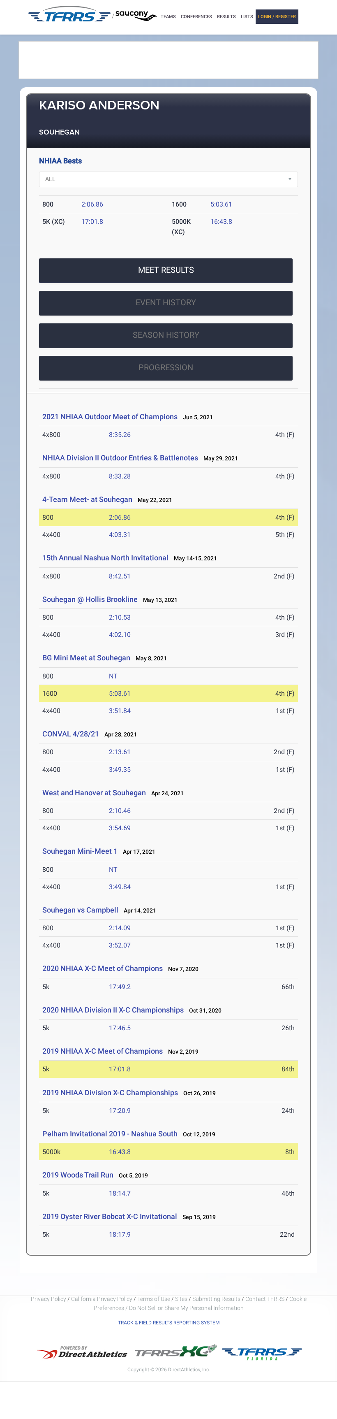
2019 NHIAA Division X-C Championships (110, 1092)
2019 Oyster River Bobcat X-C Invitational (109, 1216)
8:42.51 (120, 576)
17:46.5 (120, 1028)
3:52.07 (120, 945)
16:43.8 (221, 221)
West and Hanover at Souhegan (94, 792)
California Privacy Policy (101, 1299)
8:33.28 (120, 476)
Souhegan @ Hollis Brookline (90, 599)
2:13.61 (120, 752)
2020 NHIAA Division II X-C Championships (113, 1010)
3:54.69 (120, 828)
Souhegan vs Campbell (80, 910)
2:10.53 (120, 617)
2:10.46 (120, 811)
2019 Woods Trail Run (77, 1175)
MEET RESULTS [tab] (166, 270)
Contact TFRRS (265, 1299)
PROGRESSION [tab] (165, 367)
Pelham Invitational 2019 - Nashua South (110, 1133)
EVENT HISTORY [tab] (166, 302)
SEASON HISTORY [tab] (166, 335)
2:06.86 (92, 204)
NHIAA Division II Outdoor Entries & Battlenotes (120, 457)
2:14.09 (120, 928)
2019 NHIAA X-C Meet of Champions (102, 1051)
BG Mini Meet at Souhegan (86, 657)
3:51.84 (120, 711)
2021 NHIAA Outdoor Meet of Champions (110, 416)
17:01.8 (92, 221)
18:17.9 (120, 1234)
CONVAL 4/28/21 (70, 733)
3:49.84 (120, 887)
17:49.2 (120, 987)
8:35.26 (120, 435)
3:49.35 (120, 769)
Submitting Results (216, 1299)
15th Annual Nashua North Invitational (105, 557)
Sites (181, 1299)
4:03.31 (120, 535)
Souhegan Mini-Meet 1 (80, 851)
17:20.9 (120, 1111)
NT (113, 676)
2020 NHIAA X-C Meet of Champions (102, 968)
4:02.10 (120, 635)
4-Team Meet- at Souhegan (87, 499)
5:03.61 (221, 204)
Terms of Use (153, 1299)
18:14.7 (120, 1193)
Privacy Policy (48, 1299)
